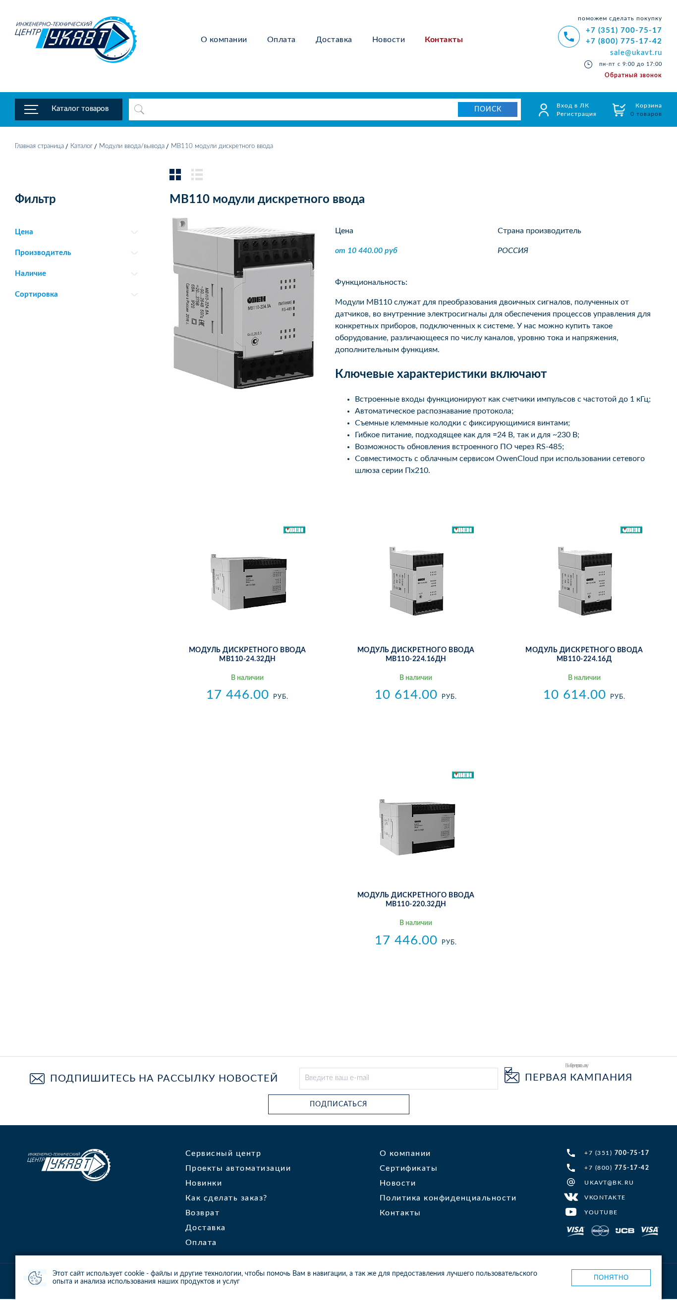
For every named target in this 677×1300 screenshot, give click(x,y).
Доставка (334, 40)
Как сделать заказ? (226, 1198)
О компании (224, 40)
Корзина (646, 110)
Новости (388, 40)
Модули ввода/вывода (132, 146)
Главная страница (39, 146)
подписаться (338, 1104)
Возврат (202, 1213)
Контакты (444, 40)
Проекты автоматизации (238, 1168)
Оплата (281, 40)
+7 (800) (616, 1168)
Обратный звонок (633, 75)
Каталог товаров (80, 108)
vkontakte (605, 1197)
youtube (601, 1212)
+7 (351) (616, 1153)
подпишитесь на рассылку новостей (164, 1079)
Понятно (611, 1277)
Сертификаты (409, 1168)
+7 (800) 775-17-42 (624, 41)
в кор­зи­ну (248, 716)
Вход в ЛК (573, 105)
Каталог (81, 146)
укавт (69, 1165)
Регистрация (577, 114)
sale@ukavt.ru (636, 52)
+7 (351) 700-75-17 (624, 30)
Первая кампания (578, 1078)
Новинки (204, 1183)
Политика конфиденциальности (448, 1198)
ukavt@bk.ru (609, 1183)
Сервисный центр (223, 1153)
